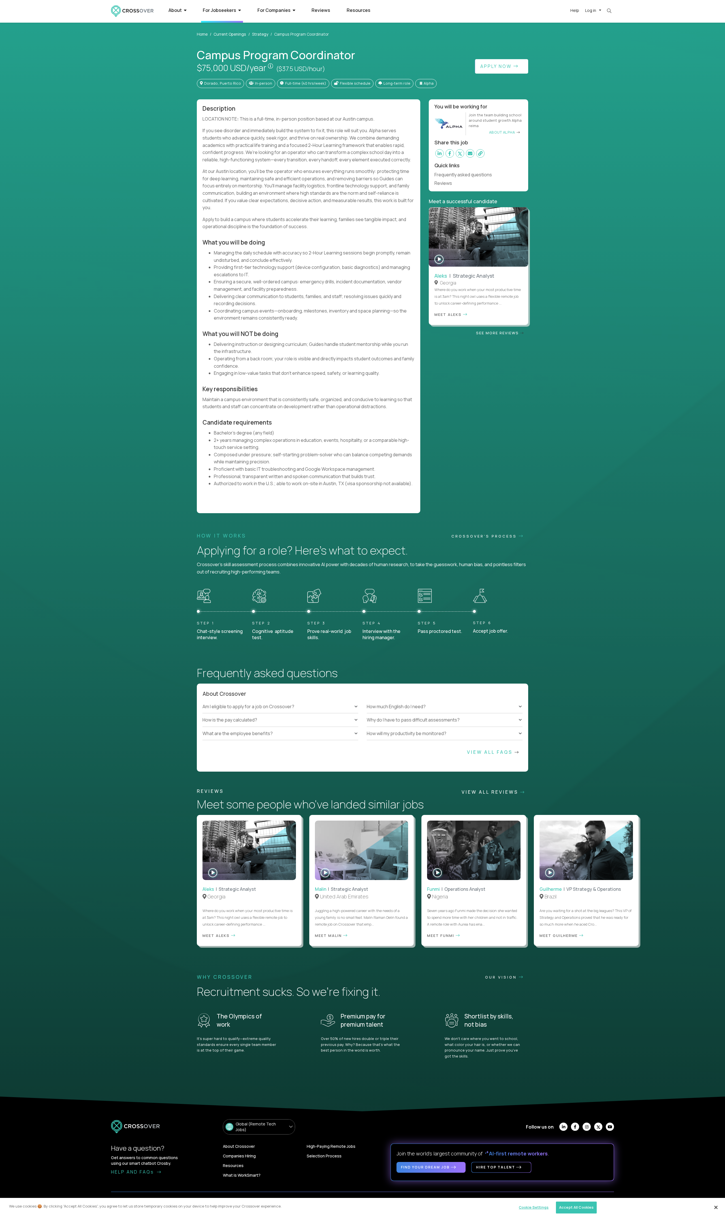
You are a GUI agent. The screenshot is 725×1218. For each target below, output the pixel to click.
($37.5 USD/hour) (300, 69)
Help (574, 10)
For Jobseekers (220, 10)
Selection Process (324, 1156)
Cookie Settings (534, 1207)
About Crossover (239, 1146)
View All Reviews (491, 792)
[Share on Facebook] (449, 153)
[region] (362, 1208)
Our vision (502, 977)
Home (202, 34)
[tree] (280, 720)
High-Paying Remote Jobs (331, 1146)
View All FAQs (491, 752)
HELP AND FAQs (133, 1172)
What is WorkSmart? (242, 1175)
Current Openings (230, 34)
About (176, 10)
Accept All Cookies (576, 1207)
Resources (358, 10)
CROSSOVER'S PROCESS (485, 536)
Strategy (260, 34)
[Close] (716, 1207)
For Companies (274, 10)
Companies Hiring (239, 1156)
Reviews (321, 10)
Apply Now (496, 66)
